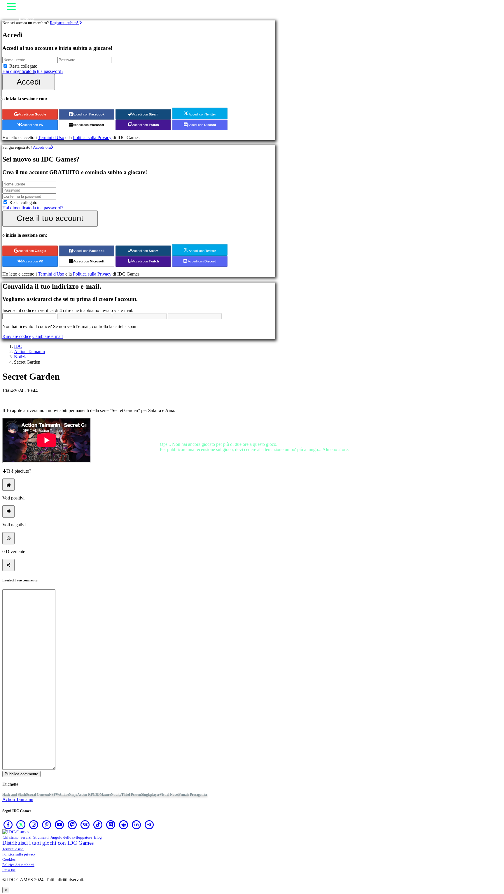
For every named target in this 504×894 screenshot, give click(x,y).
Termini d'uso (13, 849)
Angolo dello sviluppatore (71, 837)
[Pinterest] (46, 824)
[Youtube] (59, 824)
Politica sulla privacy (19, 854)
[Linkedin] (136, 824)
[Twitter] (21, 824)
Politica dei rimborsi (18, 865)
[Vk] (85, 824)
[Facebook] (8, 824)
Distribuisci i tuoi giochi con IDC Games (48, 843)
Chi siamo (11, 837)
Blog (98, 837)
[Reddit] (124, 824)
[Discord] (111, 824)
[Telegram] (149, 824)
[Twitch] (72, 824)
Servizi (26, 837)
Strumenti (41, 837)
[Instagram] (34, 824)
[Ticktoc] (98, 824)
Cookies (8, 859)
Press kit (8, 870)
